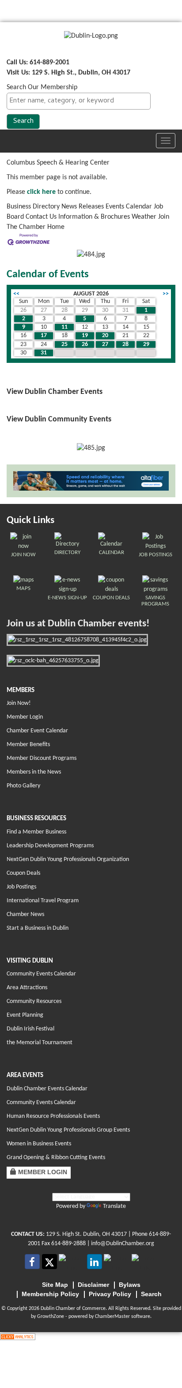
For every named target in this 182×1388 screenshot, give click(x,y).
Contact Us (41, 216)
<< (16, 294)
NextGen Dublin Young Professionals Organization (68, 859)
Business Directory (33, 206)
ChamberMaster (112, 1316)
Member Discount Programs (41, 758)
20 (105, 335)
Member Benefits (28, 744)
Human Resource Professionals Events (53, 1116)
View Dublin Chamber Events (54, 392)
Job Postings (21, 887)
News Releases (82, 206)
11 (64, 327)
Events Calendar (129, 206)
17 (44, 335)
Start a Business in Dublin (37, 928)
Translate (114, 1206)
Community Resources (34, 1001)
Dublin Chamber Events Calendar (47, 1088)
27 (105, 344)
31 (44, 353)
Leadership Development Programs (50, 845)
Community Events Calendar (41, 974)
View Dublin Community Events (59, 419)
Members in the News (34, 772)
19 (85, 335)
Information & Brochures (94, 216)
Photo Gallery (23, 785)
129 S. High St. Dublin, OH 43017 (86, 1234)
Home (55, 227)
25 (64, 344)
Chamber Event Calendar (37, 730)
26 (85, 344)
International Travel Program (43, 900)
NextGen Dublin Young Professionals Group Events (68, 1130)
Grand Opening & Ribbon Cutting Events (56, 1157)
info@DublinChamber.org (122, 1243)
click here (41, 192)
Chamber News (25, 914)
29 (146, 344)
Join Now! (19, 703)
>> (166, 294)
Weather (144, 216)
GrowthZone (50, 1316)
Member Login (25, 717)
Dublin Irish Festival (30, 1029)
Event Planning (25, 1015)
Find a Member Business (36, 832)
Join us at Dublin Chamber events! (78, 624)
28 (125, 344)
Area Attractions (27, 987)
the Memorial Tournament (39, 1042)
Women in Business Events (39, 1143)
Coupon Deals (23, 873)
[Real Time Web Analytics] (17, 1337)
